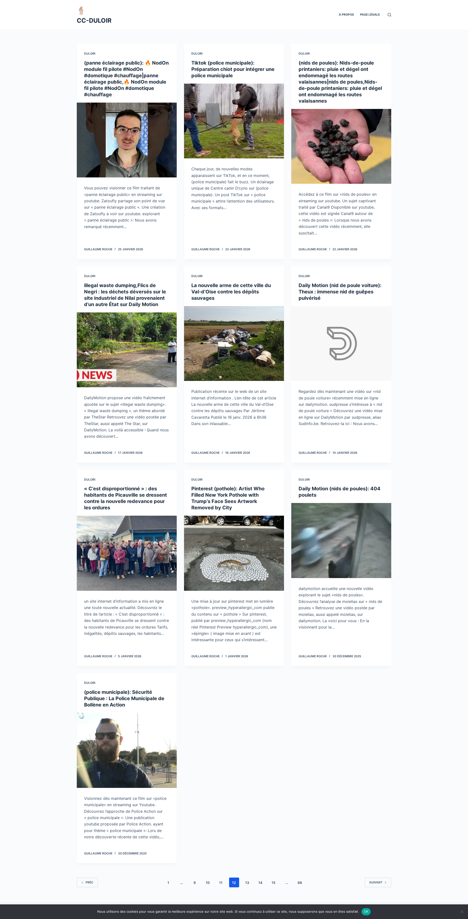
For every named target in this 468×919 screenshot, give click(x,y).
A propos (346, 14)
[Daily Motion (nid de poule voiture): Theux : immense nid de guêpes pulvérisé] (341, 343)
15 (273, 882)
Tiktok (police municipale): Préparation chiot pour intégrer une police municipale (232, 69)
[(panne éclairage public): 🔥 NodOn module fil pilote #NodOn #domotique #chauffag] (127, 140)
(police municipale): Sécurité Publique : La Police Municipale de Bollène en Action (124, 698)
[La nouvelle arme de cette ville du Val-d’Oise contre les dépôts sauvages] (234, 343)
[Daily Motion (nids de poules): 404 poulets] (341, 540)
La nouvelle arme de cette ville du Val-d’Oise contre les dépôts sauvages (231, 291)
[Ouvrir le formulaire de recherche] (389, 15)
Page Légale (370, 14)
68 (300, 882)
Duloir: (90, 53)
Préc (89, 882)
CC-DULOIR (94, 20)
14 (260, 882)
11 (221, 882)
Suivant (375, 882)
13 (247, 882)
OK (366, 911)
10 (208, 882)
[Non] (461, 911)
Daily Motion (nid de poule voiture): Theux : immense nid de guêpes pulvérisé (340, 291)
